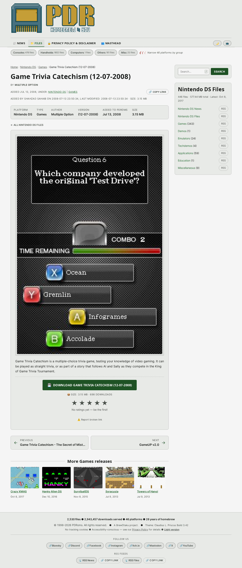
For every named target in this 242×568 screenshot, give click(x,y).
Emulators (184, 138)
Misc (128, 52)
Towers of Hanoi (147, 491)
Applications (185, 153)
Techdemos (185, 145)
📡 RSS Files (132, 560)
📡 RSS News (86, 560)
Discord (74, 545)
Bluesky (55, 545)
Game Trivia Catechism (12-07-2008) (71, 76)
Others (105, 52)
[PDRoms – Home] (53, 18)
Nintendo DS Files (189, 116)
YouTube (186, 545)
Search (219, 71)
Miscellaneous (186, 167)
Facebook (94, 545)
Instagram (115, 545)
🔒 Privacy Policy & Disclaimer (71, 43)
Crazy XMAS (19, 491)
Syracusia (111, 491)
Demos (182, 131)
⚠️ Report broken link (89, 419)
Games (42, 67)
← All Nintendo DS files (27, 125)
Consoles (23, 52)
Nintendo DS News (189, 108)
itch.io (135, 545)
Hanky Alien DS (52, 491)
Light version (171, 529)
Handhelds (52, 52)
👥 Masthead (111, 43)
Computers (81, 52)
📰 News (19, 43)
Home (14, 67)
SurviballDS (81, 491)
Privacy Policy (140, 529)
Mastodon (154, 545)
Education (184, 160)
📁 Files (36, 43)
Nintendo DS (28, 67)
